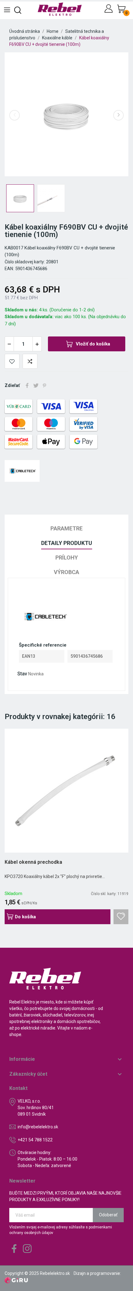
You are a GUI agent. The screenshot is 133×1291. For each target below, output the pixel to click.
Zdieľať (27, 385)
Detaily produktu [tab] (66, 543)
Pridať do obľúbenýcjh (12, 361)
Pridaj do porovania (30, 361)
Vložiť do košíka (93, 344)
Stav (22, 674)
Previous (14, 115)
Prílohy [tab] (66, 557)
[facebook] (14, 1249)
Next (118, 115)
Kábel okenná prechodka (33, 862)
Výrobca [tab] (66, 572)
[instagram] (27, 1249)
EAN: (9, 268)
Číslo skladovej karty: (25, 261)
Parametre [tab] (66, 528)
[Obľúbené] (121, 916)
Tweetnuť (36, 385)
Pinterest (44, 385)
